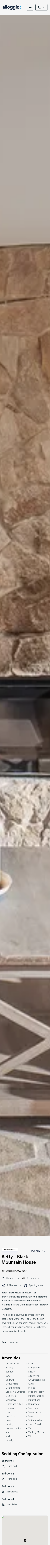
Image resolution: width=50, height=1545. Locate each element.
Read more (8, 1342)
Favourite (35, 1251)
